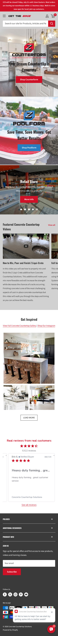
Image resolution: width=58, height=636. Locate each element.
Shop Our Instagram (46, 325)
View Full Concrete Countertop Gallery (19, 325)
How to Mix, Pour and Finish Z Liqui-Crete (23, 263)
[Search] (51, 24)
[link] (31, 497)
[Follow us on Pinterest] (21, 594)
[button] (29, 358)
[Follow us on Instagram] (15, 594)
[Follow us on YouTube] (26, 594)
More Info (25, 199)
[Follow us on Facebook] (5, 594)
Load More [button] (29, 417)
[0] (53, 16)
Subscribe (12, 571)
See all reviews (29, 505)
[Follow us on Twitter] (10, 594)
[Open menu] (4, 16)
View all (51, 225)
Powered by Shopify (10, 630)
